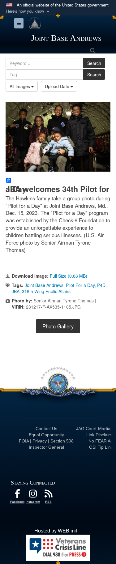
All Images (20, 86)
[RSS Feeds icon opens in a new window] (48, 495)
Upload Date (58, 86)
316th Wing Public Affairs (46, 291)
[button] (28, 11)
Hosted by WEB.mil (55, 530)
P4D (101, 285)
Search (94, 63)
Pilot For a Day (80, 285)
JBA (15, 291)
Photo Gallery (58, 326)
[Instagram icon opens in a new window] (33, 495)
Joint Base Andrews (44, 285)
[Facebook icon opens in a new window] (17, 495)
